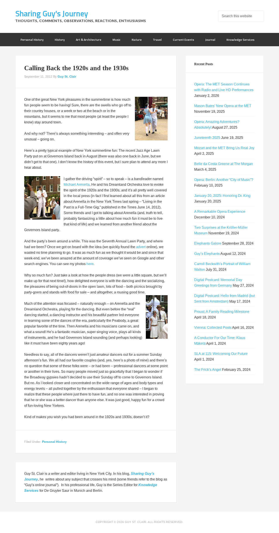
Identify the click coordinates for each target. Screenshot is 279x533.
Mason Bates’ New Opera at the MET (222, 106)
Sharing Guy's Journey (51, 13)
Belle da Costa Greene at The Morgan (223, 164)
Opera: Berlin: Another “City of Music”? (223, 180)
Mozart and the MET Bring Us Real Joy (224, 148)
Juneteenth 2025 (207, 138)
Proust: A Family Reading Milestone (221, 311)
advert (141, 247)
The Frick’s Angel (207, 369)
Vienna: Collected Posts (212, 327)
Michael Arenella (77, 184)
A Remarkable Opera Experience (219, 211)
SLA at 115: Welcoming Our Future (221, 354)
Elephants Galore (207, 243)
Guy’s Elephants (207, 253)
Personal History (54, 441)
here (90, 264)
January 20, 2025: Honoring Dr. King (222, 196)
